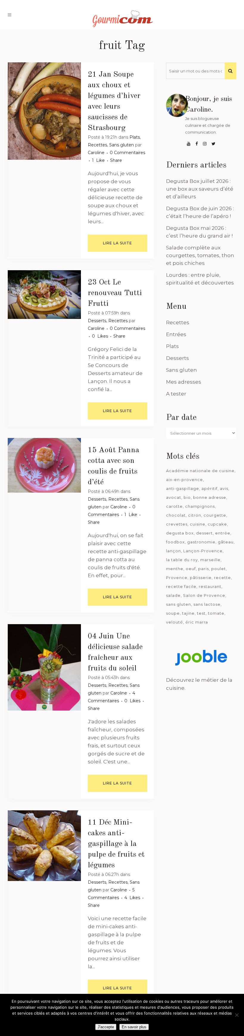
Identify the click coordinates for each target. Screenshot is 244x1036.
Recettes (97, 145)
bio (187, 497)
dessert (204, 533)
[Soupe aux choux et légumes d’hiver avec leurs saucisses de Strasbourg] (44, 111)
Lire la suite (117, 243)
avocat (173, 497)
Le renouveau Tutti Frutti (115, 293)
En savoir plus (134, 1027)
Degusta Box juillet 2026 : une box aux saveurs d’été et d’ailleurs (199, 189)
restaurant (210, 586)
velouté (174, 622)
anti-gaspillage (182, 488)
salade (173, 595)
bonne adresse (209, 497)
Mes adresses (183, 382)
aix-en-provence (184, 479)
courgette (215, 515)
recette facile (181, 586)
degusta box (180, 533)
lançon (173, 550)
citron (194, 515)
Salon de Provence (204, 595)
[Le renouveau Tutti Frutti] (44, 294)
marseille (210, 559)
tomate (216, 613)
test (201, 613)
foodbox (175, 542)
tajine (188, 613)
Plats (134, 137)
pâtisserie (201, 577)
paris (203, 568)
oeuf (191, 568)
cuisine (197, 524)
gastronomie (201, 542)
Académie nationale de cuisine (200, 470)
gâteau (226, 542)
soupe (173, 613)
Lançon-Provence (203, 550)
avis (224, 488)
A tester (176, 394)
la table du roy (182, 559)
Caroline (96, 152)
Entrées (176, 334)
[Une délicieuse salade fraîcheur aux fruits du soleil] (44, 667)
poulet (218, 568)
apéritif (209, 488)
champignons (200, 506)
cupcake (217, 524)
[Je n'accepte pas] (237, 1015)
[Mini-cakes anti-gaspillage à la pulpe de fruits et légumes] (44, 845)
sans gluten (178, 604)
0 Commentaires (127, 152)
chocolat (176, 515)
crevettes (176, 524)
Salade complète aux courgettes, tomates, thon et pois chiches (200, 255)
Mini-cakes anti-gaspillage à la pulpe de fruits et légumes (116, 844)
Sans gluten (121, 145)
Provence (176, 577)
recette (222, 577)
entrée (222, 533)
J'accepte (106, 1027)
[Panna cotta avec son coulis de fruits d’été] (44, 465)
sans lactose (206, 604)
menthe (174, 568)
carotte (174, 506)
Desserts (97, 320)
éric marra (196, 622)
